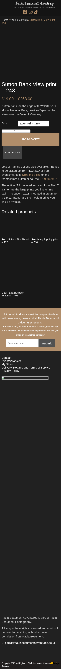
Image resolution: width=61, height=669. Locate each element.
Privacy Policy (10, 370)
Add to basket (31, 139)
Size (4, 123)
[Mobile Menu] (5, 6)
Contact (6, 357)
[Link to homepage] (34, 5)
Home (5, 19)
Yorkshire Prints (19, 19)
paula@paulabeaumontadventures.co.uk (30, 642)
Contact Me (12, 152)
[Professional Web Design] (54, 663)
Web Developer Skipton (39, 663)
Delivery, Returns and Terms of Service (26, 367)
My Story (7, 364)
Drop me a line (31, 174)
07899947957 (48, 179)
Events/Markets (11, 361)
